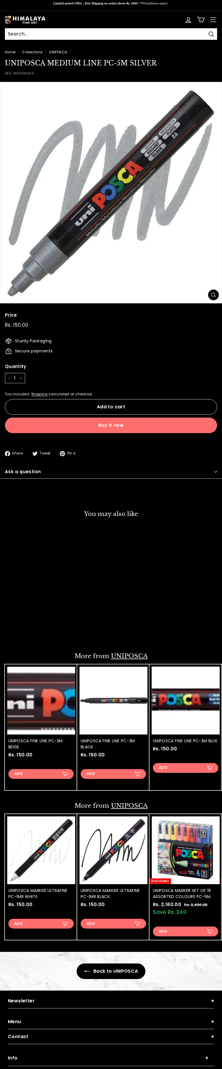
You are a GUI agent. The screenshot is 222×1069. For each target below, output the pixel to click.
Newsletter (111, 1000)
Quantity (15, 366)
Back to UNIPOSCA (115, 971)
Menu (111, 1021)
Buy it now (111, 425)
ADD (18, 631)
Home (10, 52)
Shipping (39, 394)
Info (108, 1058)
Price (11, 315)
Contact (111, 1036)
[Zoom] (213, 295)
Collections (32, 52)
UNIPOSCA (58, 52)
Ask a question (23, 472)
